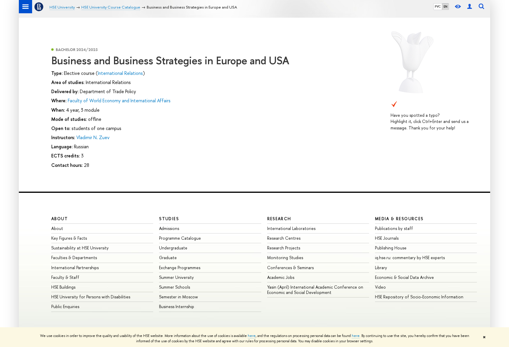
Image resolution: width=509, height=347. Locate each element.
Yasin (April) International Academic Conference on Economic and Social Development (315, 289)
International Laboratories (291, 228)
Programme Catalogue (180, 238)
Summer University (176, 277)
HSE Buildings (63, 287)
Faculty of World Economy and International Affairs (119, 100)
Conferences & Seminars (290, 267)
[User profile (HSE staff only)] (469, 6)
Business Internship (176, 306)
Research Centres (283, 238)
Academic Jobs (280, 277)
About (59, 218)
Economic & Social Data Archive (404, 277)
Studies (169, 218)
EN (445, 6)
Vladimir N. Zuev (93, 137)
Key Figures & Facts (69, 238)
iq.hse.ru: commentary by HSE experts (410, 257)
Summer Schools (174, 287)
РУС (438, 6)
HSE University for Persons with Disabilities (90, 297)
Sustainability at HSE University (80, 248)
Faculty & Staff (65, 277)
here (252, 335)
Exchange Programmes (179, 267)
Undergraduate (173, 248)
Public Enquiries (65, 306)
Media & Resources (399, 218)
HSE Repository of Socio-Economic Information (419, 297)
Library (381, 267)
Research (279, 218)
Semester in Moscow (178, 297)
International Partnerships (75, 267)
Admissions (169, 228)
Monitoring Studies (285, 257)
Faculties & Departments (74, 257)
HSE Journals (387, 238)
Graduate (168, 257)
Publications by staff (394, 228)
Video (380, 287)
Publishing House (390, 248)
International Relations (120, 73)
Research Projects (283, 248)
